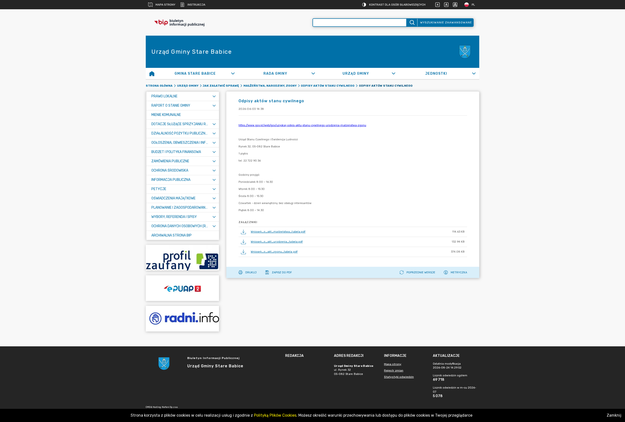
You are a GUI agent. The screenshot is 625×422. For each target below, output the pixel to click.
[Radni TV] (182, 318)
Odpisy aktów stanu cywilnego (327, 85)
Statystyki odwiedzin (399, 377)
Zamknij (614, 415)
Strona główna (159, 85)
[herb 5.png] (465, 51)
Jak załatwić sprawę (221, 85)
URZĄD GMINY (187, 85)
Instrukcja (196, 4)
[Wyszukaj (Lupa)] (411, 22)
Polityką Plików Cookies (275, 415)
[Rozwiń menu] (214, 96)
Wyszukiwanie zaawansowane (446, 22)
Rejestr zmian (393, 370)
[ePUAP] (182, 288)
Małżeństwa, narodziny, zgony (270, 85)
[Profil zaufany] (182, 257)
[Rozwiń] (232, 73)
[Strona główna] (152, 73)
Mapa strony (165, 4)
